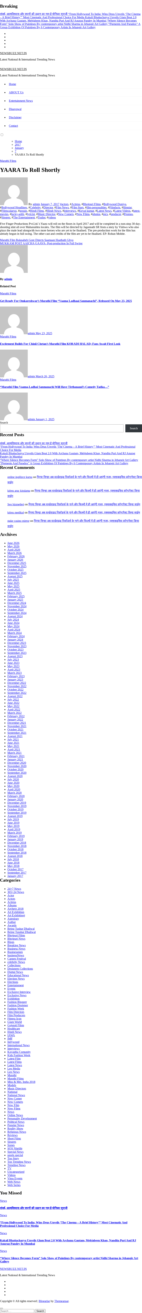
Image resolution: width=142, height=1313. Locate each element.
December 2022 (16, 682)
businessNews (15, 955)
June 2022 (13, 702)
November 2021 (16, 726)
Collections (14, 965)
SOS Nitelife (14, 1148)
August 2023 (15, 656)
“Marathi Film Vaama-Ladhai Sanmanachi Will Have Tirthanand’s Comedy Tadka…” (54, 386)
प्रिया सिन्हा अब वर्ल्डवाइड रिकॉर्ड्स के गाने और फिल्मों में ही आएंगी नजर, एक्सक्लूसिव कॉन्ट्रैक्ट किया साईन (84, 504)
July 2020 (13, 779)
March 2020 (14, 792)
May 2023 (13, 666)
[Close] (1, 1308)
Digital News (15, 972)
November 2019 (16, 806)
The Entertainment (24, 217)
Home (12, 84)
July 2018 (13, 859)
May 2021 (13, 746)
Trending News (16, 1165)
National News (16, 1095)
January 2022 (15, 719)
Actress (75, 204)
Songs (11, 1145)
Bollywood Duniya (115, 204)
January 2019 (15, 839)
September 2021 (16, 732)
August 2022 (15, 696)
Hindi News (54, 210)
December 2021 (16, 722)
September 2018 (16, 852)
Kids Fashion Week (18, 1055)
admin (36, 204)
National (12, 1091)
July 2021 (13, 739)
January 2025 (15, 599)
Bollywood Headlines (14, 207)
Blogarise (44, 1301)
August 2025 (15, 576)
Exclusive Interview (19, 992)
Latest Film (14, 1058)
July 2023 (13, 659)
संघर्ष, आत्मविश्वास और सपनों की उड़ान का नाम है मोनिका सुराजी (33, 443)
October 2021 (15, 729)
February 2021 (16, 756)
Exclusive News (16, 995)
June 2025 (13, 583)
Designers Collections (20, 968)
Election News (16, 978)
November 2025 (16, 566)
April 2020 (13, 789)
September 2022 (16, 692)
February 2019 (16, 836)
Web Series (14, 1185)
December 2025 (16, 563)
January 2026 (15, 559)
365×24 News (15, 892)
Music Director (46, 214)
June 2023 (13, 662)
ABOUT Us (16, 92)
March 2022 (14, 712)
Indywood (13, 1041)
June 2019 (13, 822)
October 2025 (15, 569)
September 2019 (16, 812)
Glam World (14, 1022)
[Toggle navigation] (2, 65)
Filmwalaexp (9, 210)
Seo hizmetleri (15, 504)
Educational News (18, 975)
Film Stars (78, 207)
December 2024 (16, 603)
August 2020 (15, 776)
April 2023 (13, 669)
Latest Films (14, 1061)
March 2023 (14, 672)
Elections (12, 982)
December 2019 (16, 802)
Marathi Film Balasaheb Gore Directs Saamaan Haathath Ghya (36, 240)
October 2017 (15, 869)
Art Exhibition (15, 912)
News (10, 1111)
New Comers (66, 214)
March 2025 (14, 593)
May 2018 (13, 866)
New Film (13, 1105)
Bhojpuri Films (92, 204)
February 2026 (16, 556)
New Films (83, 214)
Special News (15, 1151)
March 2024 (14, 632)
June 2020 (13, 782)
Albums (12, 905)
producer (116, 214)
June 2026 (13, 543)
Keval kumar (86, 210)
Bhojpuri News (16, 938)
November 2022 (16, 686)
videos (52, 217)
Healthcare (13, 1028)
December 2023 (16, 642)
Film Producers (16, 1015)
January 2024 (15, 639)
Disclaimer (15, 117)
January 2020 (15, 799)
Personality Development (22, 1118)
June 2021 (13, 742)
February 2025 (16, 596)
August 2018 (15, 856)
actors (65, 204)
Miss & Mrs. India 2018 (21, 1081)
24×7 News (14, 888)
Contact (13, 125)
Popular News (15, 1125)
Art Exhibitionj (16, 915)
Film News (62, 207)
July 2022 (13, 699)
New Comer (14, 1098)
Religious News (16, 1131)
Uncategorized (15, 1171)
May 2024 (13, 626)
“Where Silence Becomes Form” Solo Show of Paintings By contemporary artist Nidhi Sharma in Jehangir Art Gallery (69, 460)
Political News (15, 1121)
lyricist (31, 214)
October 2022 (15, 689)
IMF (10, 1038)
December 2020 (16, 762)
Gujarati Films (15, 1025)
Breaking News (16, 945)
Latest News (104, 210)
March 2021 (14, 752)
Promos (128, 214)
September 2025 (16, 573)
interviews (70, 210)
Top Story (13, 1158)
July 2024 (13, 619)
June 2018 (13, 862)
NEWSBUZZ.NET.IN (13, 53)
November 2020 (16, 766)
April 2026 (13, 549)
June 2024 (13, 622)
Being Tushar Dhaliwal (21, 928)
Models (11, 1085)
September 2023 (16, 652)
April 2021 (13, 749)
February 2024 (16, 636)
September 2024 (16, 613)
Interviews (13, 1048)
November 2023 (16, 646)
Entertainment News (21, 100)
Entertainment (15, 985)
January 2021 (15, 759)
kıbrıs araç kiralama (18, 490)
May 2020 (13, 786)
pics (105, 214)
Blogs (10, 942)
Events (11, 988)
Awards (11, 925)
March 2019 (14, 832)
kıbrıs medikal (15, 512)
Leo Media (13, 1068)
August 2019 (15, 816)
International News (18, 1045)
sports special (15, 1155)
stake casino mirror (18, 520)
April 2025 (13, 589)
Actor (10, 895)
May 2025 (13, 586)
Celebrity (35, 207)
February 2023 (16, 676)
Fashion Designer (17, 1005)
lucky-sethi (17, 214)
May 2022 (13, 706)
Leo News (13, 1071)
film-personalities (96, 207)
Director (48, 207)
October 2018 (15, 849)
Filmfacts (114, 207)
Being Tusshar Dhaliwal (21, 932)
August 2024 (15, 616)
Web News (13, 1181)
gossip (23, 210)
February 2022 (16, 716)
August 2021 (15, 736)
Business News (16, 948)
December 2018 (16, 842)
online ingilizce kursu (19, 477)
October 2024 (15, 609)
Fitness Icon (14, 1018)
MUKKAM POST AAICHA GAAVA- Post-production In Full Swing (41, 243)
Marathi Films (8, 160)
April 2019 (13, 829)
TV (9, 1168)
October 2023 (15, 649)
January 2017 (15, 876)
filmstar (127, 207)
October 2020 (15, 769)
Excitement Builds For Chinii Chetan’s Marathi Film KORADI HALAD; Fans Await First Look (60, 343)
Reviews (12, 1135)
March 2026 (14, 553)
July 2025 (13, 579)
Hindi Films (37, 210)
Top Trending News (19, 1161)
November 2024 (16, 606)
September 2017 (16, 872)
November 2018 (16, 846)
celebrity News (16, 962)
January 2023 (15, 679)
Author (11, 922)
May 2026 (13, 546)
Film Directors (15, 1012)
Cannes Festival (16, 958)
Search (4, 422)
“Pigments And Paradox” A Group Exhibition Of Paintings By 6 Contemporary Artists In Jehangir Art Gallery (64, 463)
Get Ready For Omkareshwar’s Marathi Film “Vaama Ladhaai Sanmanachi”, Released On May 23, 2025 (66, 300)
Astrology (13, 918)
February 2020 (16, 796)
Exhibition (13, 998)
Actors (11, 898)
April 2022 (13, 709)
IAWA (11, 1035)
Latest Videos (122, 210)
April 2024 (13, 629)
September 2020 (16, 772)
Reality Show (15, 1128)
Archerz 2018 (15, 908)
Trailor (41, 217)
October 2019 (15, 809)
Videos (11, 1175)
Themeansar (61, 1301)
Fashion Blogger (17, 1002)
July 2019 (13, 819)
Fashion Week (15, 1008)
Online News (15, 1115)
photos (96, 214)
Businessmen (15, 952)
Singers (5, 217)
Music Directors (16, 1088)
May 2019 (13, 826)
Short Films (14, 1138)
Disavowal (15, 109)
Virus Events (14, 1178)
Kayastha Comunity (19, 1051)
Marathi (11, 1075)
